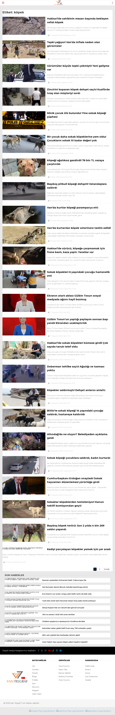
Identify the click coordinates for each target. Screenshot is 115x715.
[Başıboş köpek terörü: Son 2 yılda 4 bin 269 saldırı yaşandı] (23, 541)
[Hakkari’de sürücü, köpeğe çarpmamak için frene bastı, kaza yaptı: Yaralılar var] (23, 264)
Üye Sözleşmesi (91, 677)
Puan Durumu (64, 680)
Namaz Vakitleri (65, 673)
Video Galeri (36, 694)
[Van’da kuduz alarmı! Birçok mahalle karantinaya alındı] (23, 586)
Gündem (35, 670)
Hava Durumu (64, 666)
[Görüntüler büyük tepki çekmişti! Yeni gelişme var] (23, 81)
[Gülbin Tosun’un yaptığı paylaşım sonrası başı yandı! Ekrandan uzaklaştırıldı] (23, 335)
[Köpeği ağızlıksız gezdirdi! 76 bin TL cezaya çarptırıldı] (23, 176)
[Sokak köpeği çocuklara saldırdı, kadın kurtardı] (23, 473)
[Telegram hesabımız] (60, 650)
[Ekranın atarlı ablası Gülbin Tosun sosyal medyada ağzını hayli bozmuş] (23, 311)
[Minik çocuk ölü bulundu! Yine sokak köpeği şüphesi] (23, 129)
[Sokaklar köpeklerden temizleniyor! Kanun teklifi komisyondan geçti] (23, 518)
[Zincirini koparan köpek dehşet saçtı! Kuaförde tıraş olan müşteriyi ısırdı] (23, 105)
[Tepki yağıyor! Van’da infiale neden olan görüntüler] (23, 58)
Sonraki (106, 569)
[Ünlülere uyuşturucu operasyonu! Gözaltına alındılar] (23, 622)
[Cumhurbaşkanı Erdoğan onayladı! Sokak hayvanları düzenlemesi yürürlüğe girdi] (23, 494)
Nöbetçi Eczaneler (66, 677)
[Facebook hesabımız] (38, 650)
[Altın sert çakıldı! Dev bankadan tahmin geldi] (23, 634)
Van (33, 666)
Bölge (34, 677)
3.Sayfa (35, 673)
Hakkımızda (89, 666)
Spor (34, 683)
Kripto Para (63, 670)
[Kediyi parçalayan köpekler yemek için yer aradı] (23, 549)
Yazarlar (88, 680)
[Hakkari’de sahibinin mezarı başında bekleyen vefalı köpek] (23, 34)
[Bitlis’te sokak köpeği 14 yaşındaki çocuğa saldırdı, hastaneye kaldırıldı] (23, 426)
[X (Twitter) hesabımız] (42, 650)
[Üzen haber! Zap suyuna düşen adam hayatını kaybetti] (23, 641)
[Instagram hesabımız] (45, 650)
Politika (35, 680)
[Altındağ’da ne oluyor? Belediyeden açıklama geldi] (23, 450)
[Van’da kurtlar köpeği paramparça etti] (23, 223)
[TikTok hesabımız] (53, 650)
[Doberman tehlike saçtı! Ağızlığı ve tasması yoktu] (23, 382)
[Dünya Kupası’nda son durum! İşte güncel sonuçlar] (23, 607)
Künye (87, 673)
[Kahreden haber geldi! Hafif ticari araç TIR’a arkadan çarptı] (23, 628)
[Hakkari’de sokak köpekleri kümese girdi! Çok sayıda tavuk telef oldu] (23, 359)
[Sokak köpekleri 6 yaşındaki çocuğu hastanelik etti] (23, 288)
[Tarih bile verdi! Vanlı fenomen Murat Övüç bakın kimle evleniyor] (23, 600)
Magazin (35, 690)
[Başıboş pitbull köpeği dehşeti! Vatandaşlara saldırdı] (23, 200)
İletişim (88, 670)
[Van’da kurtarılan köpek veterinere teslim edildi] (23, 244)
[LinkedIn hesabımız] (57, 650)
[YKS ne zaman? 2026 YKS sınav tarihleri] (23, 614)
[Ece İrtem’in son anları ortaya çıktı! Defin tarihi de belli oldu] (23, 593)
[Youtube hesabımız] (49, 650)
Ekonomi (35, 687)
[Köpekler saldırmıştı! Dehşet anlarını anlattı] (23, 406)
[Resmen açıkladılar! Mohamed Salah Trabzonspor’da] (23, 580)
